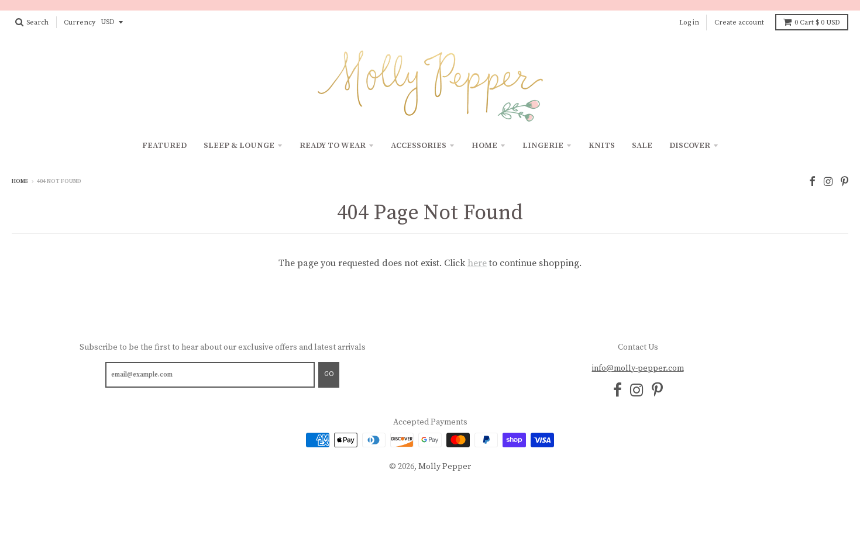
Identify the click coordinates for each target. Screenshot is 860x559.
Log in (689, 22)
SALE (642, 145)
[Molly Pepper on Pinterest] (844, 182)
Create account (739, 22)
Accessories (418, 145)
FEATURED (164, 145)
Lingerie (542, 145)
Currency (79, 22)
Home (484, 145)
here (477, 263)
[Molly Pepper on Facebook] (812, 182)
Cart (817, 22)
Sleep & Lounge (239, 145)
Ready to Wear (333, 145)
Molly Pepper (444, 466)
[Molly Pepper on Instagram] (828, 182)
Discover (689, 145)
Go (328, 374)
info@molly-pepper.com (638, 368)
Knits (602, 145)
